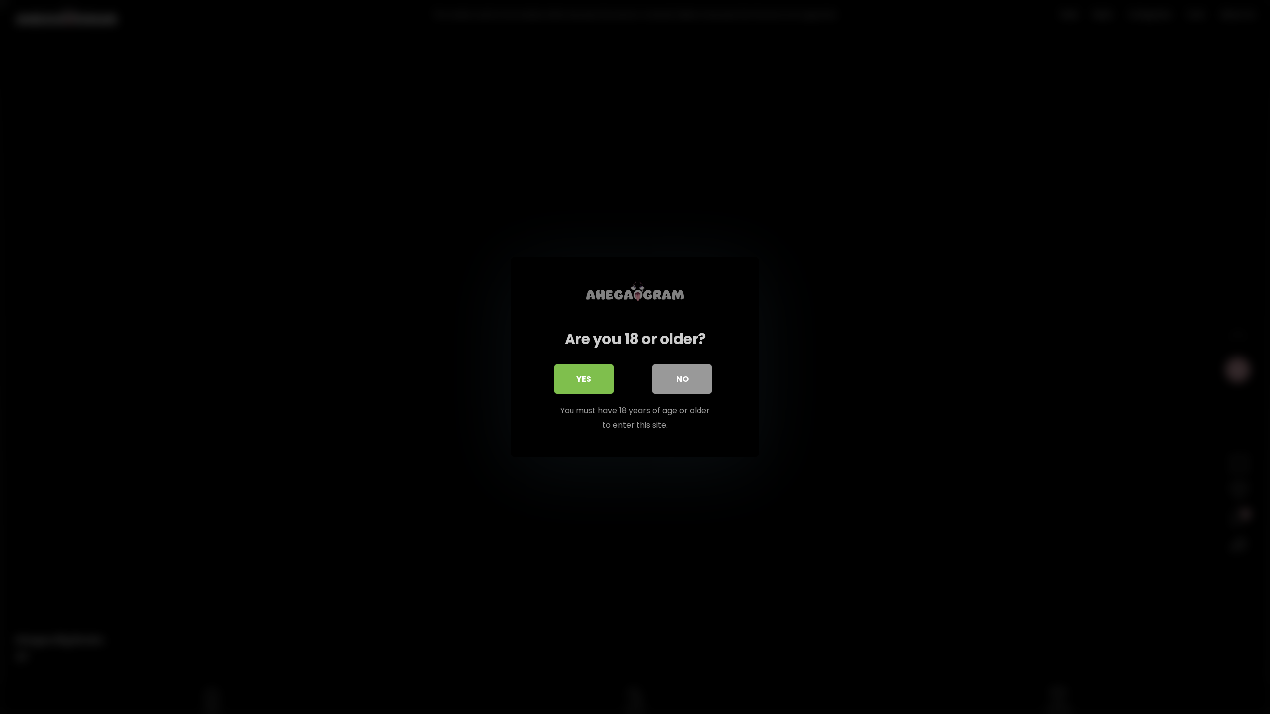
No (682, 379)
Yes (583, 379)
